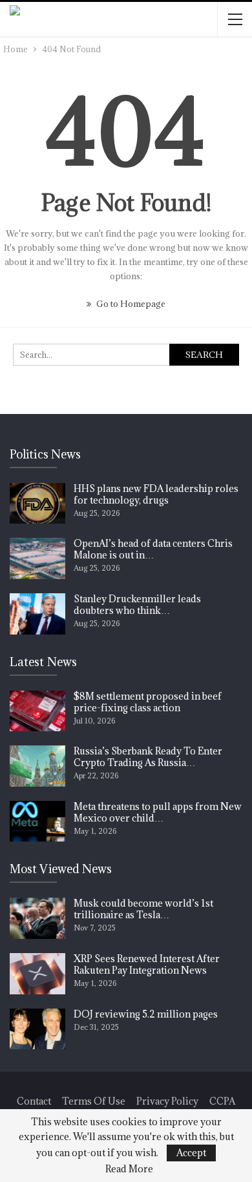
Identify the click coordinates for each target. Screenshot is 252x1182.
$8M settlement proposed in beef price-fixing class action (148, 702)
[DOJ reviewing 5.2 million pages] (37, 1029)
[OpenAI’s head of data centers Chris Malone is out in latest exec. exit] (37, 558)
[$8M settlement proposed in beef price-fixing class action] (37, 711)
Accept (191, 1153)
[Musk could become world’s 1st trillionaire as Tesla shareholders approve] (37, 918)
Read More (129, 1169)
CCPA (222, 1101)
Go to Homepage (129, 304)
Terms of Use (93, 1101)
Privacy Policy (167, 1101)
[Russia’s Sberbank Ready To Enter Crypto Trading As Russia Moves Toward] (37, 766)
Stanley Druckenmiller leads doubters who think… (137, 604)
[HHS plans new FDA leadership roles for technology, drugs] (37, 503)
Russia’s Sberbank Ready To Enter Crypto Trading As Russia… (148, 757)
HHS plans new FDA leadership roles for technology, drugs (156, 494)
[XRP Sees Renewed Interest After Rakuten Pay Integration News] (37, 973)
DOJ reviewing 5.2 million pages (146, 1014)
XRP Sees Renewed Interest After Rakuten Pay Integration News (147, 964)
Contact (34, 1101)
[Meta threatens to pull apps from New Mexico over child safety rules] (37, 821)
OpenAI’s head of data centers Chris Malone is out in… (153, 549)
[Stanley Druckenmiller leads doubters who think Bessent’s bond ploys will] (37, 614)
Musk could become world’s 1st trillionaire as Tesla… (143, 909)
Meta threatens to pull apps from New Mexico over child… (158, 812)
